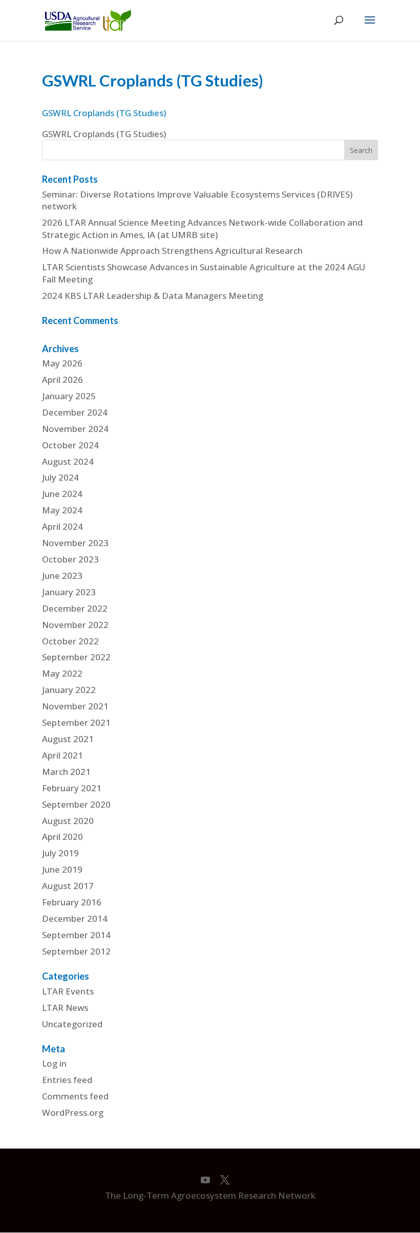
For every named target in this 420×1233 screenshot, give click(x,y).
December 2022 (75, 608)
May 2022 (62, 673)
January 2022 (69, 690)
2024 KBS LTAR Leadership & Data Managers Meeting (152, 295)
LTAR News (65, 1007)
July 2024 (60, 477)
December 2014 (75, 918)
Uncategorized (72, 1024)
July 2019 (60, 853)
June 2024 (62, 494)
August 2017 (68, 886)
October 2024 (70, 445)
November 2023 (75, 543)
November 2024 (75, 429)
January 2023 (69, 592)
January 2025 (69, 396)
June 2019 (62, 869)
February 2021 (71, 788)
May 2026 (62, 363)
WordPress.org (72, 1112)
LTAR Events (68, 991)
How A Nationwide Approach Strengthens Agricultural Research (172, 250)
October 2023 (70, 559)
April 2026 (62, 379)
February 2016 (71, 902)
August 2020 (68, 821)
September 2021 (76, 722)
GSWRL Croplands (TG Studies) (104, 113)
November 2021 (75, 706)
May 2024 (62, 510)
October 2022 (70, 641)
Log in (54, 1063)
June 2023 (62, 575)
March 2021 (66, 771)
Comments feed (75, 1096)
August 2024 (68, 461)
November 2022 (75, 625)
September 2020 (76, 804)
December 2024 (75, 412)
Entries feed (67, 1080)
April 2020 (62, 836)
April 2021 (62, 755)
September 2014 (76, 935)
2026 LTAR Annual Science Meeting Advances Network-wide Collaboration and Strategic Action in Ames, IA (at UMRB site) (202, 229)
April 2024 (62, 526)
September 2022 (76, 657)
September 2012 (76, 951)
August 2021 (68, 739)
